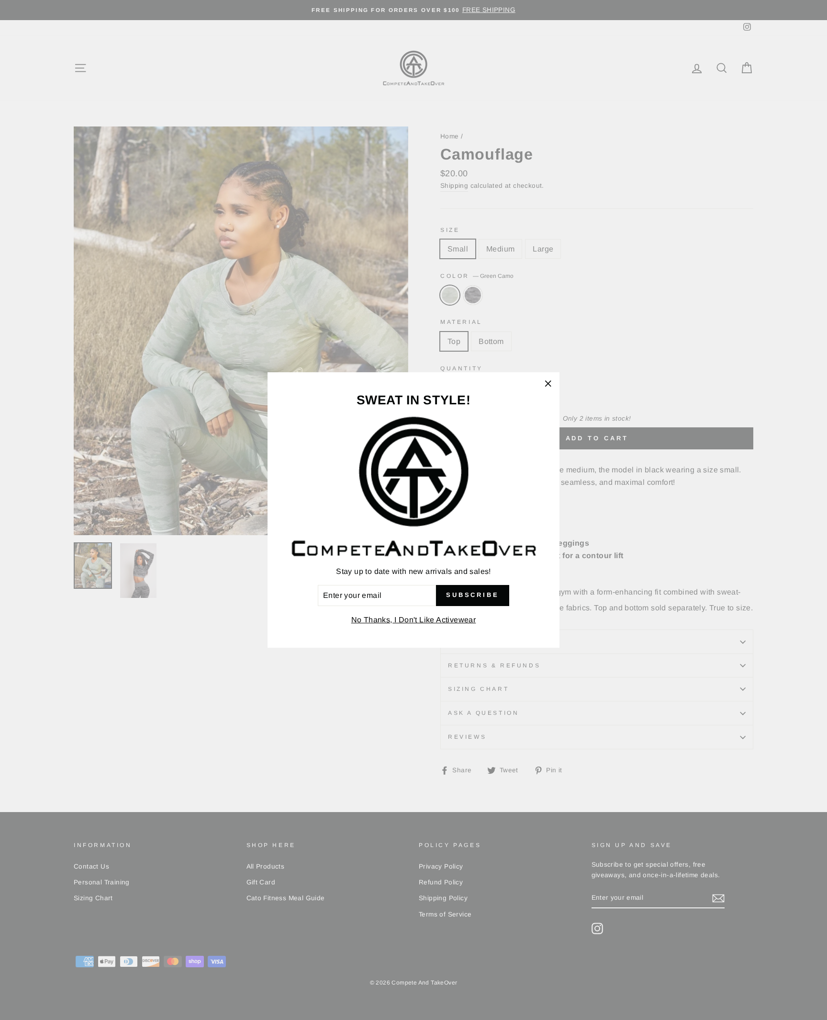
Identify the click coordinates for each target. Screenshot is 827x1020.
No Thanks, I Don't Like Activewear (413, 620)
